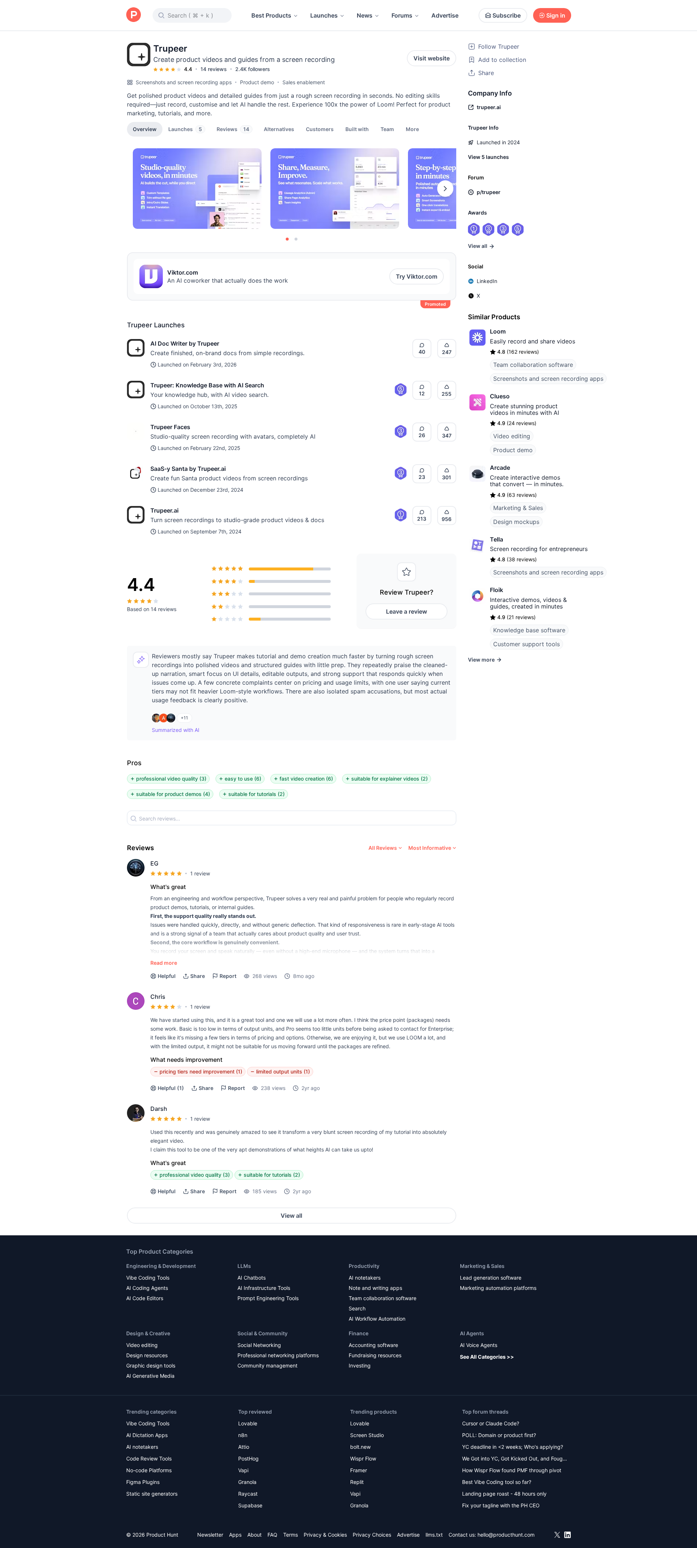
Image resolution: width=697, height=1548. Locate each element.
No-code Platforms (149, 1470)
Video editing (511, 436)
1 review (200, 873)
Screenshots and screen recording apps (184, 82)
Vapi (243, 1470)
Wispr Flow (363, 1458)
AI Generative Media (150, 1376)
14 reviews (214, 69)
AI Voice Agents (478, 1345)
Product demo (257, 82)
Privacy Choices (372, 1535)
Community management (267, 1365)
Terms (290, 1535)
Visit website (431, 58)
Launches (324, 15)
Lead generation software (490, 1278)
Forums (401, 15)
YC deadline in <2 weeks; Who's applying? (512, 1447)
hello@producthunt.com (506, 1535)
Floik (496, 589)
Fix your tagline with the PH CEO (501, 1505)
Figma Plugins (143, 1482)
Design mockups (516, 521)
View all (291, 1215)
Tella (496, 539)
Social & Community (262, 1333)
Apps (235, 1535)
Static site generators (151, 1494)
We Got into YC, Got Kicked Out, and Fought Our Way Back (514, 1459)
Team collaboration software (533, 364)
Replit (357, 1482)
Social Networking (259, 1345)
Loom (498, 331)
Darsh (158, 1108)
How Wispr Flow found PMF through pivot (511, 1470)
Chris (157, 996)
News (364, 15)
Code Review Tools (149, 1458)
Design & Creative (148, 1333)
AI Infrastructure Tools (263, 1288)
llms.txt (434, 1535)
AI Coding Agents (147, 1288)
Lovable (247, 1423)
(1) (171, 1088)
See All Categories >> (487, 1357)
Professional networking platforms (278, 1355)
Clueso (500, 396)
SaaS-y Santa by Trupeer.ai (188, 468)
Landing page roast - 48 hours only (504, 1494)
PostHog (248, 1458)
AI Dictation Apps (147, 1435)
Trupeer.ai (164, 510)
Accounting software (373, 1345)
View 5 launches (488, 157)
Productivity (364, 1266)
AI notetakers (365, 1278)
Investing (360, 1365)
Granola (247, 1482)
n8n (242, 1435)
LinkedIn (487, 281)
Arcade (500, 467)
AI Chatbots (251, 1278)
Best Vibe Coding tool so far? (496, 1482)
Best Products (271, 15)
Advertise (444, 15)
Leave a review (406, 611)
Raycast (248, 1494)
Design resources (147, 1355)
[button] (412, 129)
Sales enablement (303, 82)
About (254, 1535)
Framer (358, 1470)
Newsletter (210, 1535)
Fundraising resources (375, 1355)
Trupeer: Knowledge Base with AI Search (207, 385)
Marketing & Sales (518, 507)
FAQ (272, 1535)
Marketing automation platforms (498, 1288)
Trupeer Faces (170, 427)
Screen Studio (367, 1435)
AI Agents (472, 1333)
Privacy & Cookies (325, 1535)
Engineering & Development (161, 1266)
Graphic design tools (150, 1365)
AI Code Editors (144, 1298)
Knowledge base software (529, 630)
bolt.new (360, 1447)
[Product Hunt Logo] (133, 15)
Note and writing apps (375, 1288)
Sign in (555, 15)
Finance (358, 1333)
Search (357, 1308)
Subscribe (506, 15)
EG (154, 863)
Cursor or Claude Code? (490, 1423)
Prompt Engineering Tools (268, 1298)
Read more (163, 963)
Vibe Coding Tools (147, 1278)
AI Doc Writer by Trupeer (184, 343)
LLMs (244, 1266)
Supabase (250, 1505)
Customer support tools (526, 644)
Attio (243, 1447)
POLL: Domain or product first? (499, 1435)
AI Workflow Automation (377, 1319)
